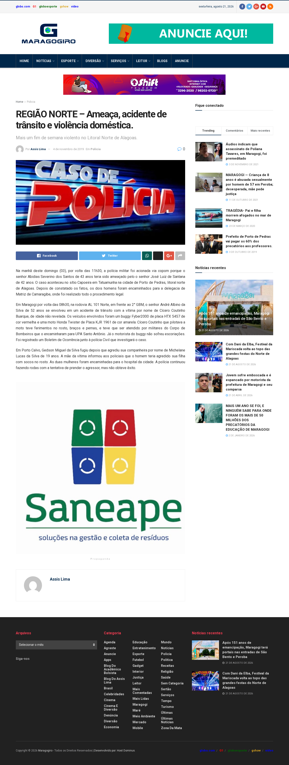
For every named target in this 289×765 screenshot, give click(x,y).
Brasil (108, 688)
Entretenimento (144, 648)
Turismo (167, 707)
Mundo (166, 642)
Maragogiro (45, 750)
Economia (111, 727)
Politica (167, 660)
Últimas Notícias (167, 720)
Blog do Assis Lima (114, 680)
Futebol (138, 660)
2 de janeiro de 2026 (241, 435)
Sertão (166, 689)
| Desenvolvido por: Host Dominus (114, 750)
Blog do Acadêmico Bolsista (112, 669)
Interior (138, 671)
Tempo (166, 701)
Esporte (68, 61)
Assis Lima (38, 149)
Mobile (138, 728)
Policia (31, 101)
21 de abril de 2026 (240, 395)
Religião (167, 671)
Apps (107, 660)
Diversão (93, 61)
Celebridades (114, 694)
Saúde (165, 677)
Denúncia (111, 715)
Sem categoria (172, 683)
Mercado (139, 722)
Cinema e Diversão (111, 707)
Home (24, 61)
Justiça (138, 677)
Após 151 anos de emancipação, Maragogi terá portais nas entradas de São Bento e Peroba (234, 318)
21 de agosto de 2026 (215, 330)
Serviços (118, 61)
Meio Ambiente (144, 716)
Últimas (167, 712)
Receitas (167, 665)
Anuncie (182, 61)
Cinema (109, 700)
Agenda (109, 642)
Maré (136, 710)
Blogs (162, 61)
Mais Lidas (141, 698)
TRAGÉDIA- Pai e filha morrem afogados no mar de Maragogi (248, 215)
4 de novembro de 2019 (68, 149)
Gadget (138, 665)
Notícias (43, 61)
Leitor (141, 61)
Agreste (110, 648)
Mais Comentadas (142, 691)
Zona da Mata (171, 728)
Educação (140, 642)
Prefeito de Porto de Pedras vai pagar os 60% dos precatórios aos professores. (249, 241)
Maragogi (140, 704)
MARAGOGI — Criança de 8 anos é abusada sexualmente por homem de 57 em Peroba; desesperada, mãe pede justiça (249, 184)
